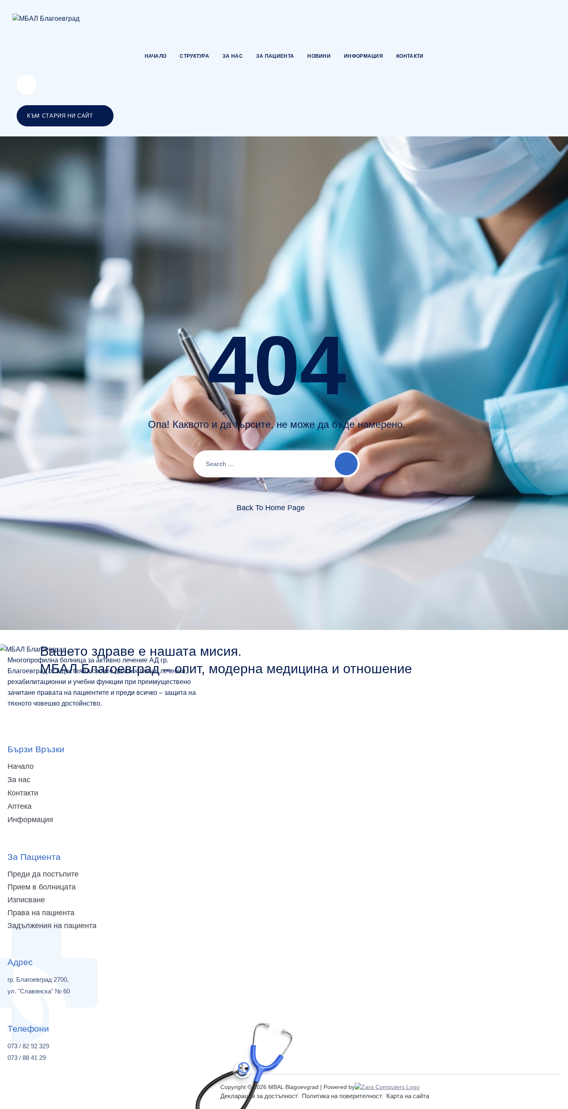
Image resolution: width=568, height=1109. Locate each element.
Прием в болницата (41, 887)
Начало (156, 56)
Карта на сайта (407, 1095)
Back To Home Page (271, 508)
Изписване (26, 900)
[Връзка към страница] (45, 19)
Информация (363, 56)
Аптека (19, 806)
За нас (232, 56)
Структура (194, 56)
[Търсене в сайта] (27, 85)
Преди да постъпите (43, 874)
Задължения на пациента (51, 925)
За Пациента (275, 56)
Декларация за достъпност (259, 1095)
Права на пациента (40, 913)
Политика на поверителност (342, 1095)
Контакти (409, 56)
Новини (319, 56)
